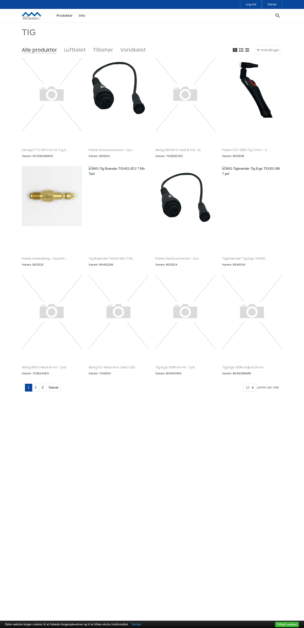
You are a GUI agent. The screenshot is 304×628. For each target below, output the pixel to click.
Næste (54, 387)
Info (82, 15)
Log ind (251, 4)
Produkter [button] (65, 15)
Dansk (272, 4)
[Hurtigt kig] (52, 101)
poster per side (267, 387)
